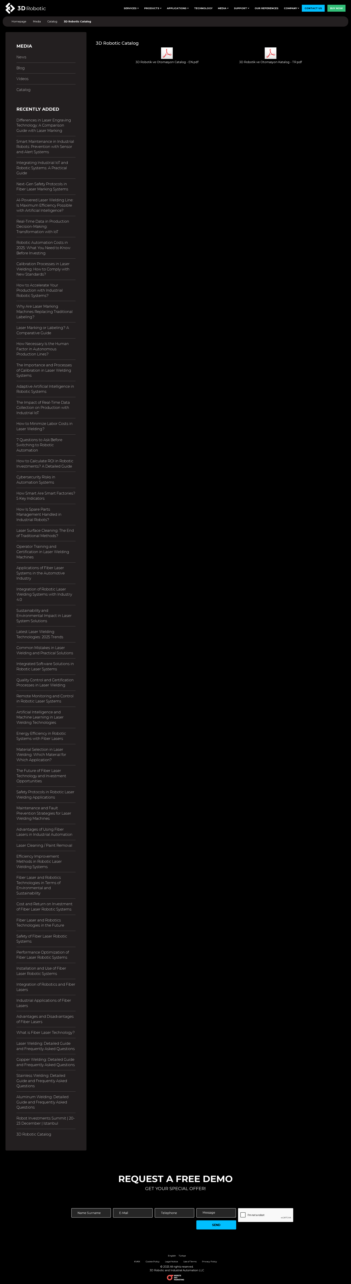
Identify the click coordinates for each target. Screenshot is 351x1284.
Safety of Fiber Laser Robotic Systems (41, 939)
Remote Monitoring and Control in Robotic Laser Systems (44, 699)
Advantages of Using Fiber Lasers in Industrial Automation (44, 832)
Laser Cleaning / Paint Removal (44, 845)
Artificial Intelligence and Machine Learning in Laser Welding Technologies (40, 717)
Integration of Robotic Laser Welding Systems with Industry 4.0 (44, 594)
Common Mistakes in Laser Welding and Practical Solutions (44, 650)
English (172, 1255)
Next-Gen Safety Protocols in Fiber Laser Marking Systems (42, 186)
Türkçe (182, 1255)
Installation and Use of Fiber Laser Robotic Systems (41, 971)
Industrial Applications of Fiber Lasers (43, 1003)
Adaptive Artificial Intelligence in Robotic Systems (45, 389)
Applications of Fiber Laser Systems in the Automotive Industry (40, 573)
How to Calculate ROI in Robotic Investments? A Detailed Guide (44, 463)
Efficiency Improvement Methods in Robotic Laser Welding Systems (39, 861)
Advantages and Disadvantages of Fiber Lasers (45, 1019)
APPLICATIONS (177, 8)
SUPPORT (241, 8)
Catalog (23, 90)
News (21, 57)
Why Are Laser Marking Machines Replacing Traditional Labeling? (44, 311)
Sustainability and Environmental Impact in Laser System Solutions (44, 615)
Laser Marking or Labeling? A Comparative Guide (42, 330)
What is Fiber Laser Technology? (45, 1032)
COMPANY (291, 8)
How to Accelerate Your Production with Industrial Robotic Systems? (39, 290)
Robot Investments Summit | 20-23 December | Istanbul (45, 1121)
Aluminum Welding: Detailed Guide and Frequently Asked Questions (42, 1102)
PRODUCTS (152, 8)
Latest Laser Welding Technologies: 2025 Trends (39, 634)
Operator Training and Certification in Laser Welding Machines (42, 551)
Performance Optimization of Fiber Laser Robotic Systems (42, 955)
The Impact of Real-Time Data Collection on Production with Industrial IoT (43, 407)
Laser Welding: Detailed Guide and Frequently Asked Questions (45, 1046)
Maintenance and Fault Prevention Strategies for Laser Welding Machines (43, 813)
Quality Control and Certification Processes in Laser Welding (45, 682)
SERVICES (130, 8)
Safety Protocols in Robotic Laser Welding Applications (45, 794)
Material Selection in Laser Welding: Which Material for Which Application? (41, 754)
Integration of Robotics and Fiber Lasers (45, 987)
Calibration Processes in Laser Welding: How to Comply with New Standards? (43, 269)
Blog (20, 68)
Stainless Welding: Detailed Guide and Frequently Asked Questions (41, 1080)
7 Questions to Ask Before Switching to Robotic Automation (39, 445)
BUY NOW (336, 8)
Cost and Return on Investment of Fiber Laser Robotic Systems (44, 906)
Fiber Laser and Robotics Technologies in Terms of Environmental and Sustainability (38, 885)
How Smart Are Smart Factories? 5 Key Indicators (45, 496)
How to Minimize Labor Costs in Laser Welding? (44, 426)
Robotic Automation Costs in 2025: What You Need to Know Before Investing (43, 247)
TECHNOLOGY (203, 8)
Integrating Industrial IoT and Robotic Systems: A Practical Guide (42, 167)
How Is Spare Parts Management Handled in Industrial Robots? (38, 514)
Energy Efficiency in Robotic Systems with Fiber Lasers (41, 736)
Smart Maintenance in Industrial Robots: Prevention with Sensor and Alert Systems (45, 146)
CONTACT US (313, 8)
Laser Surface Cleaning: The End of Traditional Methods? (45, 533)
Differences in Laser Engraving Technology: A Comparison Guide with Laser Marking (43, 125)
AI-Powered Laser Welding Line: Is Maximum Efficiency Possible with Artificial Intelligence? (44, 205)
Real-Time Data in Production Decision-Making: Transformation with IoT (42, 226)
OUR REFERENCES (266, 8)
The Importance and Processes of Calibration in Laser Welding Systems (44, 370)
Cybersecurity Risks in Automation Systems (35, 480)
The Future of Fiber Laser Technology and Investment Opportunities (41, 775)
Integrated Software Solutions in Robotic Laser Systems (45, 666)
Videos (22, 79)
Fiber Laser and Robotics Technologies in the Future (40, 923)
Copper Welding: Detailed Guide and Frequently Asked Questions (45, 1062)
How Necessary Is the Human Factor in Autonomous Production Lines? (42, 349)
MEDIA (222, 8)
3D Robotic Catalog (33, 1134)
